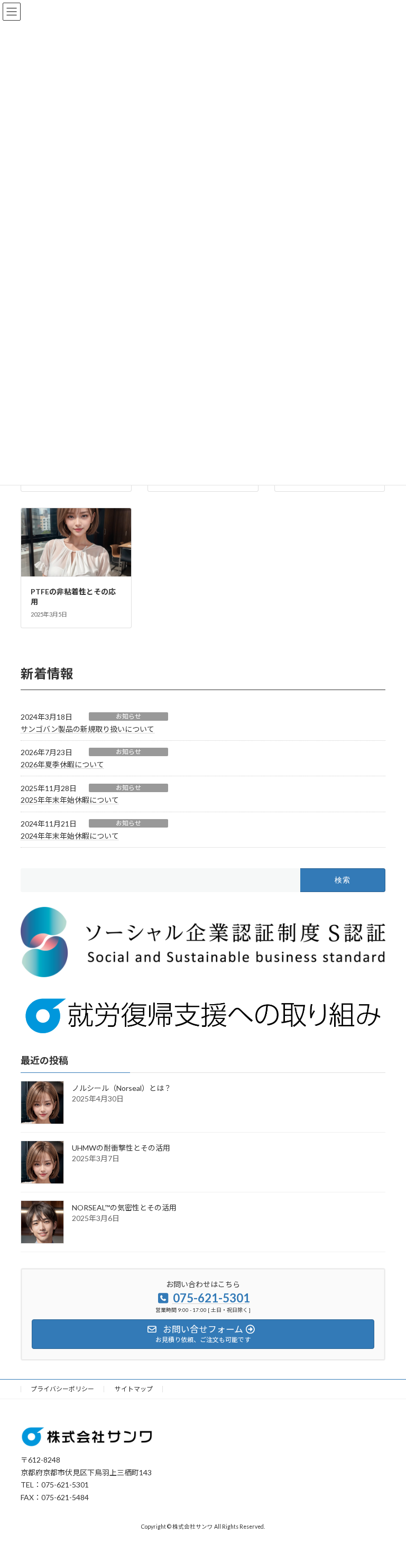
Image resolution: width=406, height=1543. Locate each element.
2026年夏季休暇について (62, 764)
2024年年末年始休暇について (70, 835)
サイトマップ (134, 1389)
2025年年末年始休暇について (70, 799)
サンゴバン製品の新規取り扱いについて (87, 728)
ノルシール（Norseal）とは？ (121, 1087)
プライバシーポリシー (62, 1389)
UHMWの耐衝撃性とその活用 (121, 1147)
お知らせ (128, 716)
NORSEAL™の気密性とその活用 (124, 1207)
